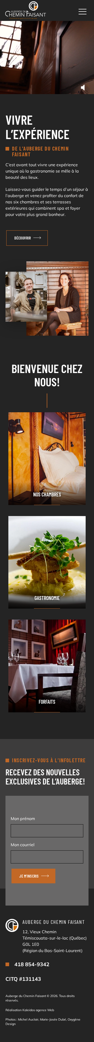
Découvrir (22, 238)
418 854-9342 (31, 964)
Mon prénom (23, 818)
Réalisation (29, 1010)
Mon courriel (22, 844)
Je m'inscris (29, 876)
